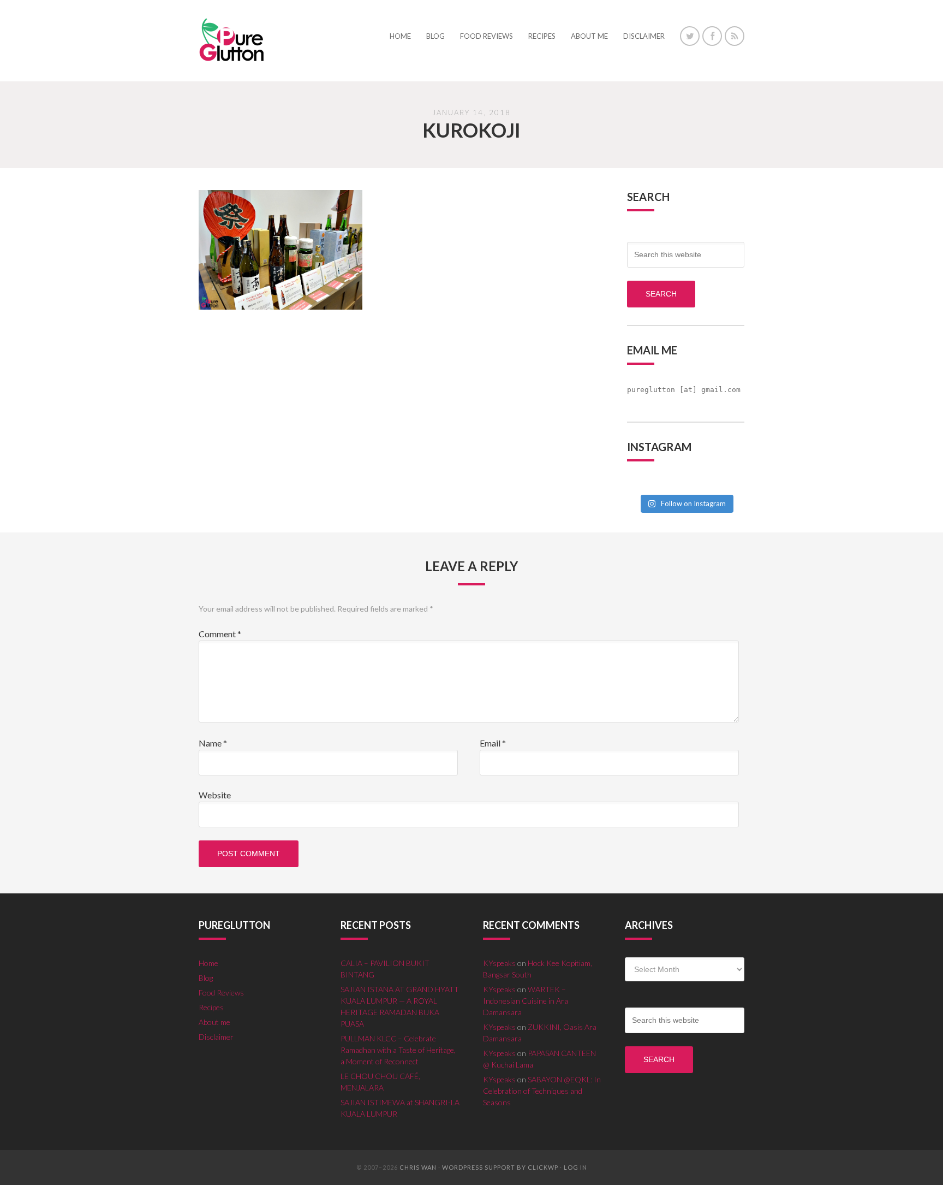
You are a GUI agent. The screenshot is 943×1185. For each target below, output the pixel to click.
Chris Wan (418, 1167)
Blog (206, 977)
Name (213, 743)
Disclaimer (216, 1036)
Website (215, 795)
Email (493, 743)
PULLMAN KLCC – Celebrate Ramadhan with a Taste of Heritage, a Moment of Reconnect (398, 1050)
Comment (220, 634)
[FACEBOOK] (712, 36)
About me (214, 1022)
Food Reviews (221, 992)
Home (208, 963)
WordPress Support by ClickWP (500, 1167)
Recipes (211, 1007)
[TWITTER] (690, 36)
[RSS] (734, 36)
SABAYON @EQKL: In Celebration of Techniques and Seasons (542, 1091)
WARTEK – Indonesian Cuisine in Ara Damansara (525, 1001)
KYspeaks (499, 963)
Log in (575, 1167)
